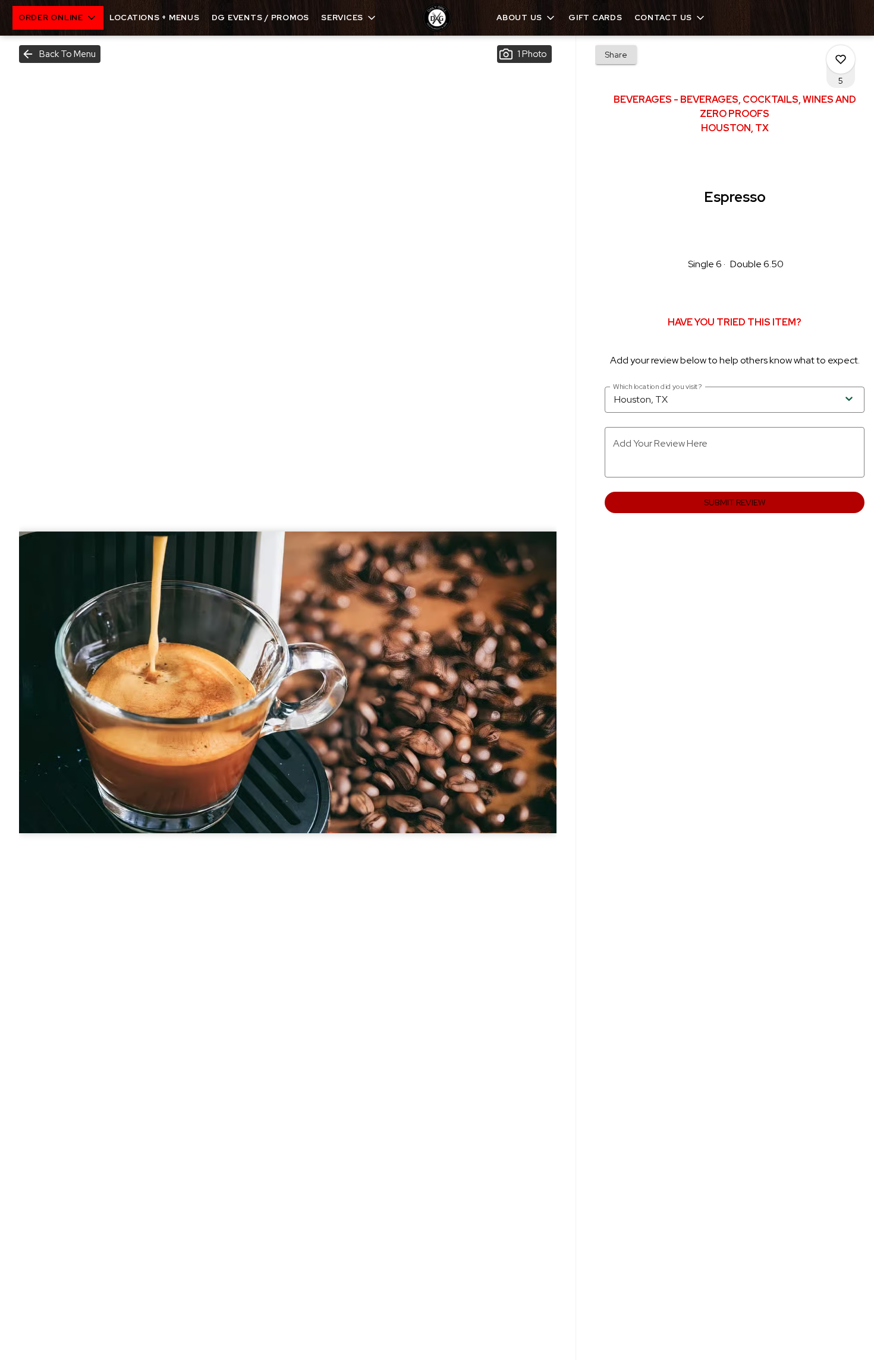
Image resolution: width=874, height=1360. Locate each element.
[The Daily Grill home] (437, 18)
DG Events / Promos (261, 17)
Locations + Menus (154, 17)
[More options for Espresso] (840, 59)
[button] (57, 18)
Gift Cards (595, 17)
